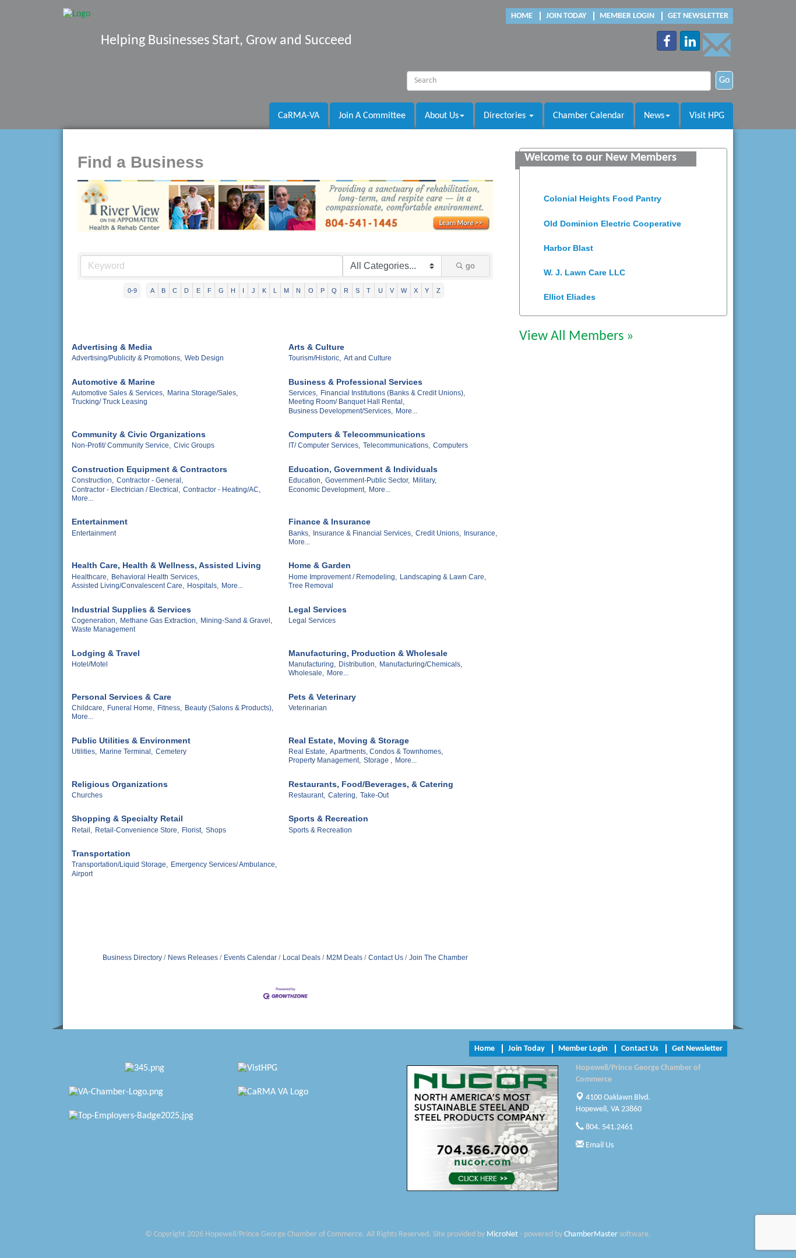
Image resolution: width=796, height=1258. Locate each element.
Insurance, (480, 533)
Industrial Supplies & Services (131, 609)
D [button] (186, 290)
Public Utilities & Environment (131, 740)
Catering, (342, 795)
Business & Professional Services (355, 382)
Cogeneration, (94, 620)
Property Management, (324, 760)
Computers (450, 445)
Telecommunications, (396, 445)
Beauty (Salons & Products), (229, 708)
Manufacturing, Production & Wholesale (368, 653)
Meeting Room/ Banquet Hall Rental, (346, 402)
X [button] (416, 290)
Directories (506, 116)
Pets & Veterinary (322, 696)
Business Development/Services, (340, 411)
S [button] (357, 290)
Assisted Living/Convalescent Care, (128, 586)
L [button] (275, 290)
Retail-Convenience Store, (137, 830)
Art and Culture (368, 358)
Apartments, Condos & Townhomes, (386, 751)
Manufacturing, (312, 664)
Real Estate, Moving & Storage (348, 740)
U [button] (380, 290)
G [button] (221, 290)
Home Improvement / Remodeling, (342, 577)
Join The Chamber (438, 958)
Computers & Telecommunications (356, 434)
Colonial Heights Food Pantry (602, 192)
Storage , (378, 760)
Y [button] (427, 290)
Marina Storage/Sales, (202, 393)
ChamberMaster (591, 1234)
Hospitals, (203, 586)
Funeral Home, (130, 708)
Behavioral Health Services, (155, 577)
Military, (424, 480)
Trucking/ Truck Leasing (109, 402)
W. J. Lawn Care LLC (584, 266)
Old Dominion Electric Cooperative (612, 217)
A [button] (152, 290)
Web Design (204, 358)
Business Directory (132, 958)
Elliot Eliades (570, 291)
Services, (303, 393)
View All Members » (576, 336)
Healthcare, (90, 577)
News (654, 116)
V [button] (392, 290)
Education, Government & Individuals (363, 469)
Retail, (82, 830)
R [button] (346, 290)
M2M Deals (344, 958)
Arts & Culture (316, 347)
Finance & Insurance (329, 521)
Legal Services (317, 609)
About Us (442, 116)
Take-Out (374, 795)
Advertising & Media (112, 347)
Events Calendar (250, 958)
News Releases (193, 958)
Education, (305, 480)
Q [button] (334, 290)
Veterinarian (307, 708)
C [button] (174, 290)
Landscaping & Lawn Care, (443, 577)
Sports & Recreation (328, 818)
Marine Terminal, (126, 751)
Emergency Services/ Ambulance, (224, 864)
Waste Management (103, 629)
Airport (82, 874)
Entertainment (100, 521)
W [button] (404, 290)
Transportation (101, 853)
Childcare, (88, 708)
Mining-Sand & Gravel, (236, 620)
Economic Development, (327, 490)
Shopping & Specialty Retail (127, 818)
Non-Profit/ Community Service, (121, 445)
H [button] (233, 290)
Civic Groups (194, 445)
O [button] (311, 290)
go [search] (470, 265)
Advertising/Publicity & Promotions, (127, 358)
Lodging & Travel (106, 653)
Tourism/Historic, (314, 358)
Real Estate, (307, 751)
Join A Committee (372, 116)
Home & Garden (319, 565)
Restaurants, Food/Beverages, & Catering (370, 784)
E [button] (198, 290)
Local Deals (301, 958)
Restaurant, (306, 795)
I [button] (243, 290)
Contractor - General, (150, 480)
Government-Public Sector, (367, 480)
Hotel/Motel (90, 664)
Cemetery (171, 751)
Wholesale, (306, 673)
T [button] (369, 290)
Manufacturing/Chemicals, (420, 664)
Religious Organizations (120, 784)
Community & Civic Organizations (139, 434)
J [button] (253, 290)
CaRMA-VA (298, 116)
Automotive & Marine (113, 382)
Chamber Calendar (589, 116)
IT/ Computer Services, (324, 445)
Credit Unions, (438, 533)
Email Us (599, 1145)
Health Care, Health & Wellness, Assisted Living (166, 565)
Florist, (192, 830)
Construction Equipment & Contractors (149, 469)
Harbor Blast (568, 242)
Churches (87, 795)
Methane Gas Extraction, (159, 620)
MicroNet (502, 1234)
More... (406, 411)
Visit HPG (706, 116)
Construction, (93, 480)
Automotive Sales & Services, (118, 393)
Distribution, (357, 664)
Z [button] (438, 290)
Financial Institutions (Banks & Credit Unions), (392, 393)
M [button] (286, 290)
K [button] (264, 290)
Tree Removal (310, 586)
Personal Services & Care (121, 696)
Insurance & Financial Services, (363, 533)
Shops (216, 830)
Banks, (299, 533)
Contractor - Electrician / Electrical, (126, 490)
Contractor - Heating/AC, (221, 490)
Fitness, (169, 708)
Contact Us (385, 958)
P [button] (322, 290)
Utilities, (84, 751)
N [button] (298, 290)
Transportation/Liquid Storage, (120, 864)
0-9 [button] (132, 290)
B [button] (163, 290)
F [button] (209, 290)
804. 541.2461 (608, 1127)
